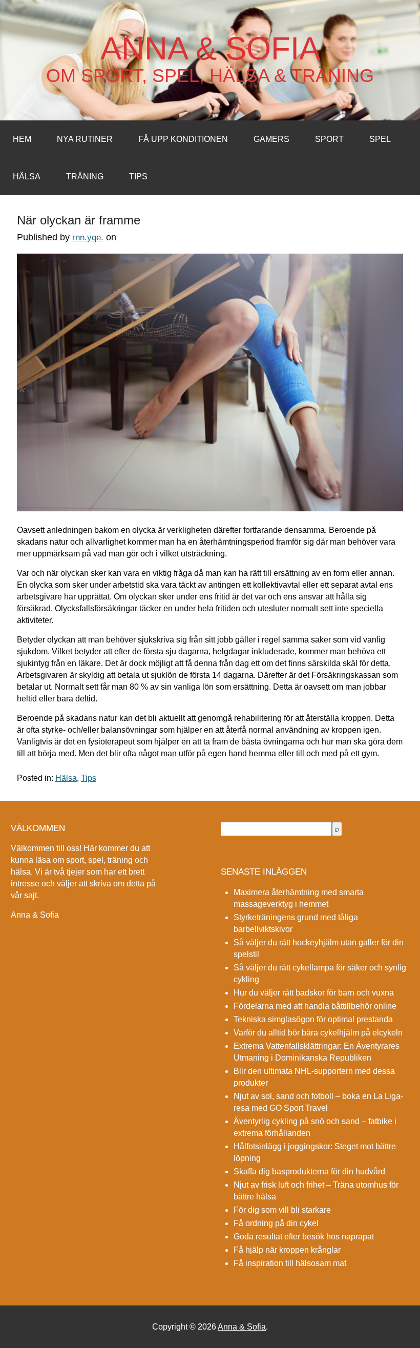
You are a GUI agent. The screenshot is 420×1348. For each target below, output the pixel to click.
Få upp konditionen (183, 139)
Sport (329, 139)
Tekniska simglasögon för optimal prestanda (313, 1019)
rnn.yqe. (87, 237)
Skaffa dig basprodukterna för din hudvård (309, 1171)
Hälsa (26, 176)
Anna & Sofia (210, 48)
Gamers (271, 139)
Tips (138, 176)
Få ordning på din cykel (276, 1223)
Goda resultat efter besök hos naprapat (304, 1236)
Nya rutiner (85, 139)
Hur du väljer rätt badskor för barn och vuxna (314, 992)
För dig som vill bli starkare (282, 1210)
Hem (22, 139)
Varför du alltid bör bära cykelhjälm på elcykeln (318, 1032)
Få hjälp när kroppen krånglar (287, 1250)
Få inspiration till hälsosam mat (290, 1263)
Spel (380, 139)
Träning (84, 176)
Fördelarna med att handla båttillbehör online (315, 1006)
